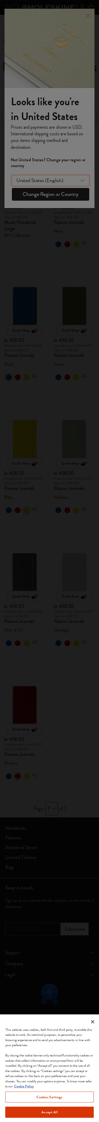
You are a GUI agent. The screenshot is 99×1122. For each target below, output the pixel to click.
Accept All (49, 1112)
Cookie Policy (24, 1086)
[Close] (92, 1022)
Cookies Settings (49, 1097)
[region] (49, 1068)
